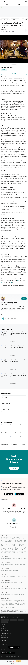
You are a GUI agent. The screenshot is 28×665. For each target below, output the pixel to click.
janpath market (17, 547)
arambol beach (14, 594)
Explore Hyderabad (5, 580)
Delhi (5, 610)
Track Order (3, 635)
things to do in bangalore (7, 564)
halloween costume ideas (10, 605)
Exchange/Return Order (6, 633)
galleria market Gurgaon (10, 551)
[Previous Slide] (1, 49)
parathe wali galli (17, 538)
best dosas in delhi (9, 541)
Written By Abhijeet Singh (10, 303)
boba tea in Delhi (18, 541)
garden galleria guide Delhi (11, 549)
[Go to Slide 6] (15, 64)
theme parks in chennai (13, 571)
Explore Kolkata (4, 586)
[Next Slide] (26, 49)
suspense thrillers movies (6, 600)
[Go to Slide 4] (13, 64)
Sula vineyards (18, 610)
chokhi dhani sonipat (14, 540)
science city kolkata (15, 588)
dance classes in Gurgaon (9, 552)
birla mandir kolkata (5, 588)
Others (12, 610)
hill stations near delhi (6, 537)
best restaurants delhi (10, 553)
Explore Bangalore (5, 562)
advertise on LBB (4, 630)
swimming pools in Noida (12, 548)
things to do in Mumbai (6, 558)
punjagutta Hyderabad (14, 583)
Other (8, 610)
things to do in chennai (6, 570)
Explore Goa (4, 592)
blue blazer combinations (11, 601)
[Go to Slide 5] (14, 64)
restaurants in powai (17, 558)
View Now (14, 468)
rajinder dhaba (8, 538)
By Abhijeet (3, 29)
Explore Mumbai (5, 556)
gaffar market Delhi (20, 553)
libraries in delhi (16, 542)
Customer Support (5, 637)
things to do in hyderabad (7, 582)
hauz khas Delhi (11, 544)
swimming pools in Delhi (10, 545)
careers (2, 626)
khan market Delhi (8, 547)
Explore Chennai (5, 568)
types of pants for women (11, 607)
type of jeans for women (11, 603)
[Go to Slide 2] (11, 64)
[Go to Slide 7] (16, 64)
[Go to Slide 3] (12, 64)
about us (3, 624)
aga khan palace (4, 576)
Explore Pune (4, 574)
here (18, 280)
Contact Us (3, 628)
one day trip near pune (15, 576)
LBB (1, 610)
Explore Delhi (4, 535)
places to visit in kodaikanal (10, 565)
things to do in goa (5, 594)
